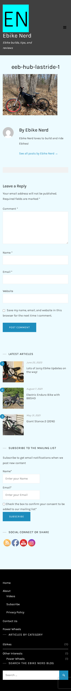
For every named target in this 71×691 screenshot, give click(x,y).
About (7, 591)
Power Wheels (12, 629)
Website (8, 291)
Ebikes (7, 644)
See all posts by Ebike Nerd (38, 153)
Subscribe (13, 604)
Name (8, 252)
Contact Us (10, 621)
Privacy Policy (15, 612)
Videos (10, 596)
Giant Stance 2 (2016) (40, 421)
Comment (10, 208)
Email (7, 272)
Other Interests (12, 653)
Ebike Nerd (17, 35)
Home (7, 583)
